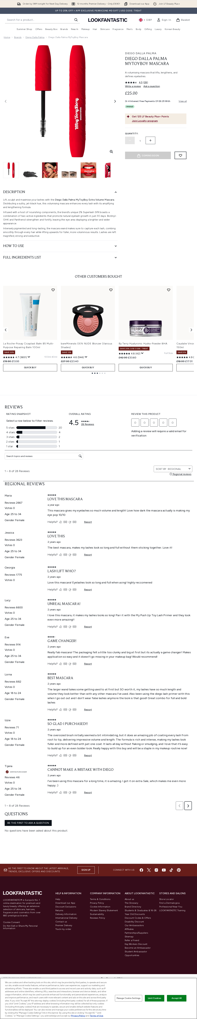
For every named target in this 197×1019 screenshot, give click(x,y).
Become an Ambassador (138, 948)
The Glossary (131, 903)
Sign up (85, 870)
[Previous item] (5, 329)
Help (57, 899)
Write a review (133, 86)
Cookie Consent (11, 922)
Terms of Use (96, 1016)
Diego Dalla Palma (35, 37)
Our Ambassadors (134, 925)
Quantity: (131, 133)
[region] (98, 998)
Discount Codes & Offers (138, 918)
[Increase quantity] (150, 140)
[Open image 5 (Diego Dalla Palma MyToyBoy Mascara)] (88, 170)
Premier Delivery (63, 925)
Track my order (63, 929)
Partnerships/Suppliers (136, 933)
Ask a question (151, 86)
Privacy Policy (97, 903)
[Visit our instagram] (156, 870)
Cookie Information (100, 906)
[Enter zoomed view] (111, 151)
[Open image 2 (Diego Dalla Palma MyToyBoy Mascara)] (30, 170)
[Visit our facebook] (141, 870)
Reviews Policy (97, 918)
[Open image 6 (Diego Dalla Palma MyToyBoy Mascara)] (108, 170)
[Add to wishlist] (180, 155)
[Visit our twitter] (149, 870)
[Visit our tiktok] (171, 870)
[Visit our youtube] (164, 870)
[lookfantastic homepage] (107, 20)
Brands (17, 37)
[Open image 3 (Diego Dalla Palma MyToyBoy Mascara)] (50, 170)
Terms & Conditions (100, 899)
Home (7, 37)
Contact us (61, 921)
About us (129, 899)
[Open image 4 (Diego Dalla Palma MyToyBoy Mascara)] (69, 170)
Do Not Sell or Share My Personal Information (20, 927)
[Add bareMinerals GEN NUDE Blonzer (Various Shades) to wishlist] (111, 290)
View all (183, 101)
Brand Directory (133, 906)
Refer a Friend (132, 940)
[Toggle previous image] (5, 101)
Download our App (65, 903)
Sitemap (129, 936)
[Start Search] (76, 19)
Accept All (177, 998)
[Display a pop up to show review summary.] (29, 357)
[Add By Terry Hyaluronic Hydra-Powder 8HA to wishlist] (168, 290)
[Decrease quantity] (130, 140)
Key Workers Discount (136, 944)
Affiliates (129, 929)
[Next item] (191, 329)
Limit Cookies (154, 998)
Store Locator (166, 899)
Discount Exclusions (65, 906)
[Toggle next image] (115, 101)
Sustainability (97, 914)
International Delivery (66, 918)
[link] (164, 20)
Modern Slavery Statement (104, 910)
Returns (59, 910)
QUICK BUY (30, 367)
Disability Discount (134, 921)
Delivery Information (65, 914)
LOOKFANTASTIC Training (172, 910)
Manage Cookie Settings (128, 998)
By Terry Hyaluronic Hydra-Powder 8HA (143, 343)
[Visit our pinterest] (179, 870)
